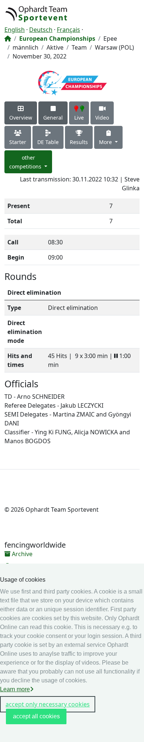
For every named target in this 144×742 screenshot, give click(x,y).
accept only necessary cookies (48, 704)
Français (68, 30)
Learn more (15, 689)
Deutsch (40, 30)
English (14, 30)
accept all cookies (36, 716)
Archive (21, 554)
